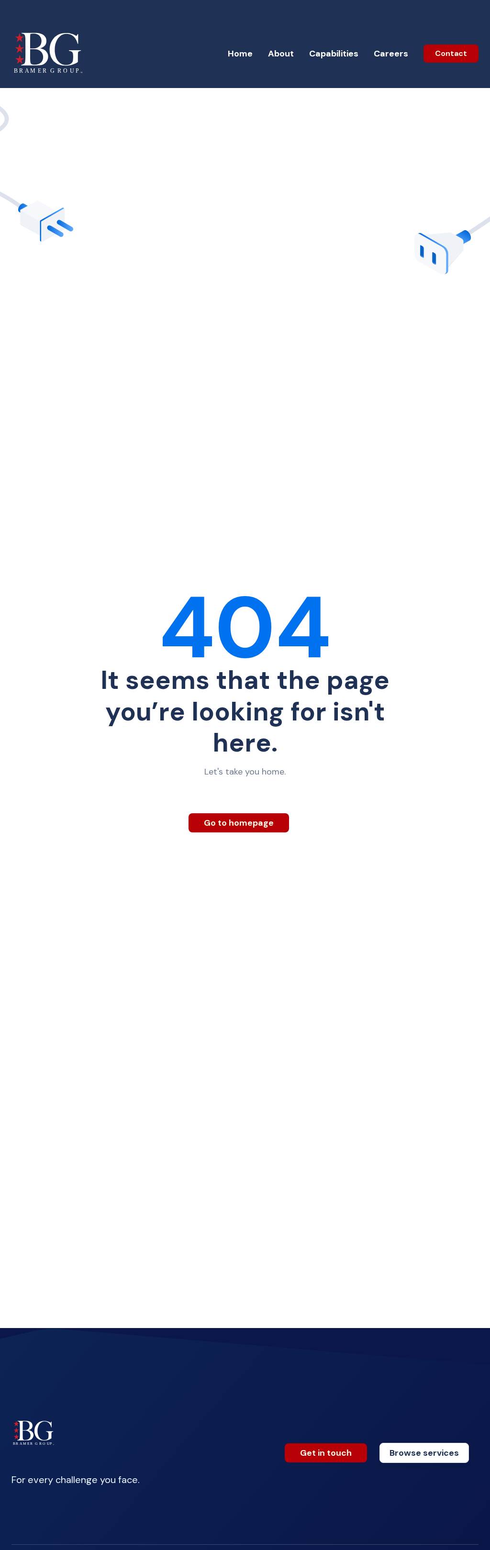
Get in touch (326, 1453)
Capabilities (333, 53)
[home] (49, 54)
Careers (391, 53)
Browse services (424, 1453)
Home (240, 53)
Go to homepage (239, 823)
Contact (451, 53)
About (281, 53)
